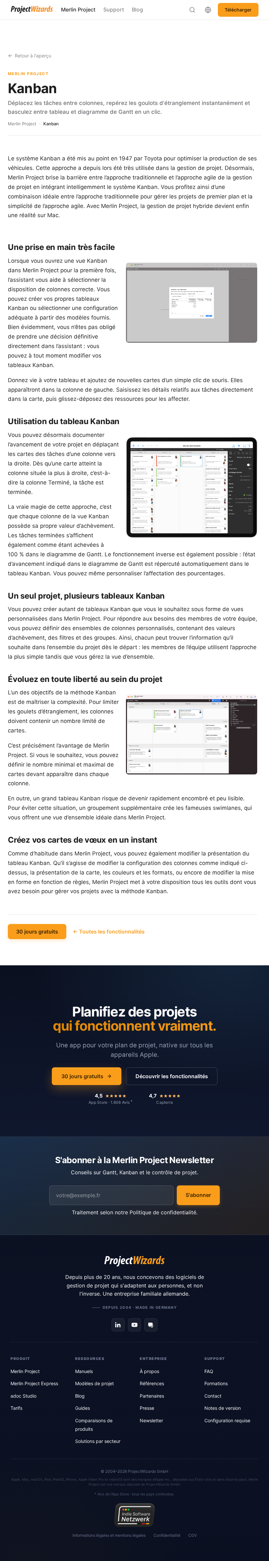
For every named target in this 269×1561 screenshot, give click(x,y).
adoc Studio (23, 1396)
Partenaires (152, 1396)
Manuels (84, 1371)
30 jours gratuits (37, 931)
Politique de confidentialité (163, 1212)
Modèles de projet (94, 1383)
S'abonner (198, 1195)
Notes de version (222, 1408)
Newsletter (151, 1420)
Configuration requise (227, 1420)
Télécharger (238, 9)
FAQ (208, 1371)
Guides (82, 1408)
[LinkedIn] (118, 1324)
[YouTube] (134, 1324)
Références (152, 1383)
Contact (212, 1396)
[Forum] (150, 1324)
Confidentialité (167, 1535)
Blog (137, 9)
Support (113, 9)
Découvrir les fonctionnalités (171, 1076)
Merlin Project (78, 9)
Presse (147, 1408)
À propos (149, 1371)
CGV (192, 1535)
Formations (216, 1383)
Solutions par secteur (97, 1441)
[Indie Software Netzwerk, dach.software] (134, 1515)
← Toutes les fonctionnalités (109, 931)
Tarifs (16, 1408)
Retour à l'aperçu (33, 55)
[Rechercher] (192, 10)
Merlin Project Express (34, 1383)
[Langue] (208, 10)
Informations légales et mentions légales (109, 1535)
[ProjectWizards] (134, 1261)
